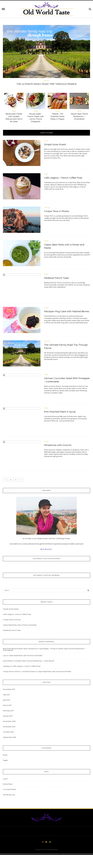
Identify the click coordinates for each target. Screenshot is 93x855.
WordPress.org (9, 795)
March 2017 (7, 705)
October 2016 (8, 732)
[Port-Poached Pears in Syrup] (21, 420)
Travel (46, 80)
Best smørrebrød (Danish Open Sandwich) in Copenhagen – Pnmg (29, 649)
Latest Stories (46, 133)
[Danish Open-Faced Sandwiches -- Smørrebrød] (79, 101)
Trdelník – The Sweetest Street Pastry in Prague (57, 116)
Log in (5, 779)
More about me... (46, 549)
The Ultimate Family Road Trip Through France (46, 84)
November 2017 (9, 689)
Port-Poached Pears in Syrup (60, 411)
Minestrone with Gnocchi (57, 445)
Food (14, 111)
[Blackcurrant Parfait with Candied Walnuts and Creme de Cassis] (13, 101)
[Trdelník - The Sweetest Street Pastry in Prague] (57, 101)
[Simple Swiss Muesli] (21, 153)
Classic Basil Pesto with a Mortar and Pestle (20, 625)
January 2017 (8, 716)
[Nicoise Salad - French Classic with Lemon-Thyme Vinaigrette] (35, 101)
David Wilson (8, 661)
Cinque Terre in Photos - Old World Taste (19, 671)
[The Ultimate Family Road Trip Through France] (46, 51)
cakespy (6, 666)
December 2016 (9, 721)
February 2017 (8, 711)
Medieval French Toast (56, 278)
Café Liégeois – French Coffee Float (63, 177)
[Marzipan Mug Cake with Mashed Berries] (21, 320)
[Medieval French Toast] (21, 286)
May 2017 (6, 695)
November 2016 (9, 727)
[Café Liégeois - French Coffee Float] (21, 186)
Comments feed (9, 789)
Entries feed (7, 784)
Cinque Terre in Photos (56, 211)
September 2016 (9, 737)
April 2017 (6, 700)
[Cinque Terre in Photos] (21, 219)
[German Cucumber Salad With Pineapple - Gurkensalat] (21, 387)
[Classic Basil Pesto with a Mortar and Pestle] (21, 253)
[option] (46, 56)
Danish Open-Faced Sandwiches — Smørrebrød (79, 116)
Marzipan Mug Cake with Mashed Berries (66, 311)
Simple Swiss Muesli (55, 144)
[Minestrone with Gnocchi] (21, 453)
